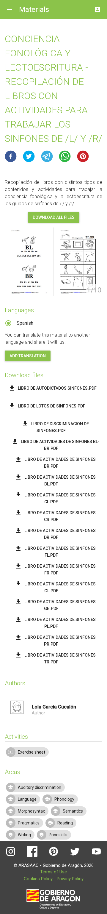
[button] (11, 156)
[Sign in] (97, 8)
